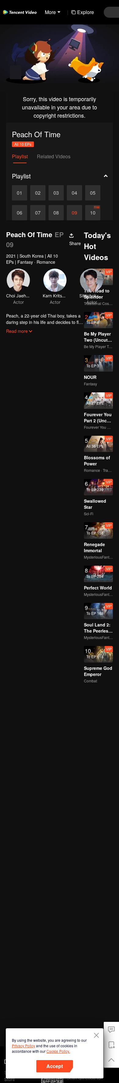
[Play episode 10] (92, 212)
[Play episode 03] (56, 192)
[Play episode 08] (56, 212)
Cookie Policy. (58, 1051)
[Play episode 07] (37, 212)
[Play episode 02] (37, 192)
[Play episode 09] (74, 212)
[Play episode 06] (19, 212)
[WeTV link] (20, 12)
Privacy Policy (23, 1045)
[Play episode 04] (74, 192)
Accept (54, 1066)
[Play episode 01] (19, 192)
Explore (85, 12)
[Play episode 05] (92, 192)
